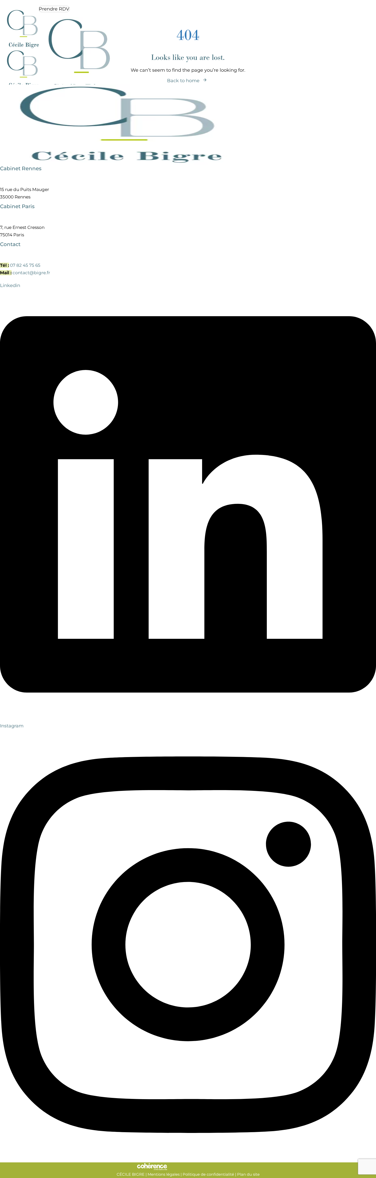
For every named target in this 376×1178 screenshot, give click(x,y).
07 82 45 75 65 (25, 265)
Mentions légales (164, 1174)
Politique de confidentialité (208, 1174)
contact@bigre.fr (31, 272)
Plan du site (248, 1174)
